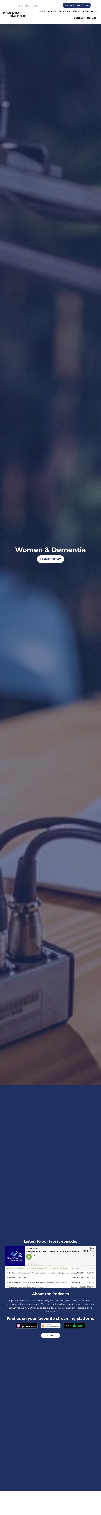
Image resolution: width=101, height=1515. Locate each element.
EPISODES (64, 11)
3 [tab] (61, 1079)
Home (42, 11)
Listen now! (50, 562)
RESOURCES (90, 11)
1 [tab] (53, 1079)
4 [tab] (65, 1079)
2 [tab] (57, 1079)
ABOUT (52, 11)
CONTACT (79, 18)
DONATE (92, 18)
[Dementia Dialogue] (14, 14)
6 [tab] (72, 1079)
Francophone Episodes (77, 5)
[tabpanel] (50, 554)
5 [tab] (68, 1079)
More (50, 1335)
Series (76, 11)
